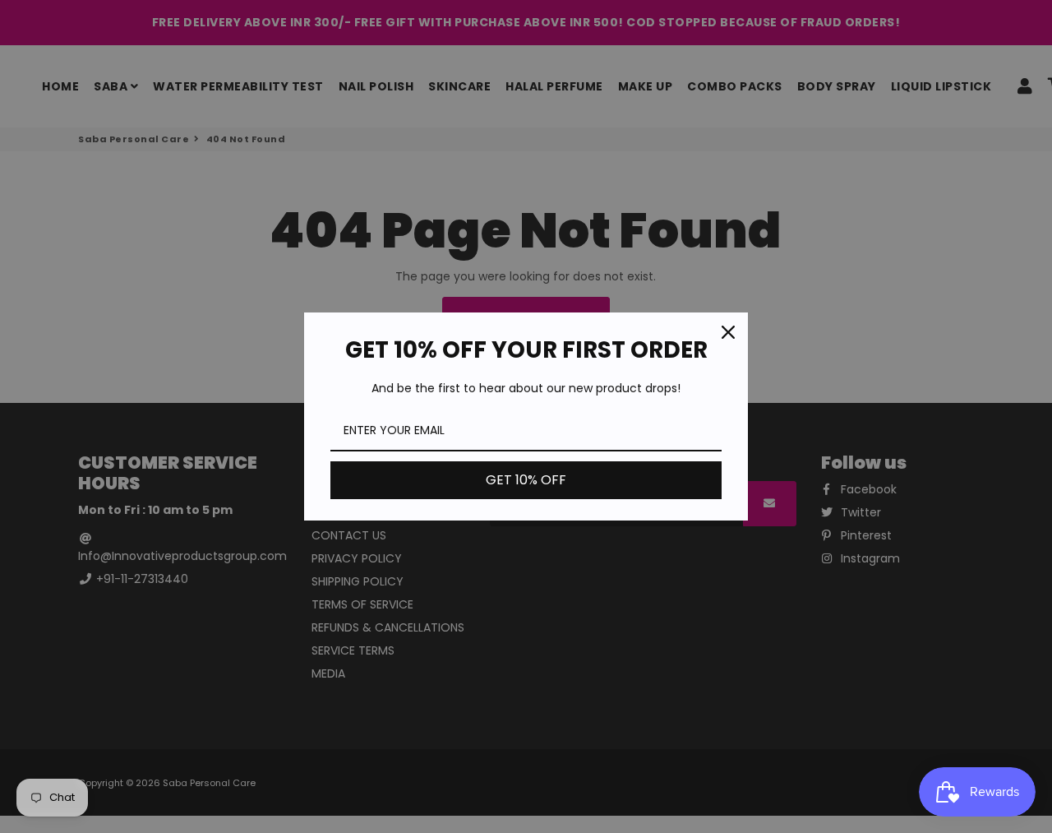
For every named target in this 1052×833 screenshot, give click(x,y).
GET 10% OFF (526, 479)
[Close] (728, 332)
